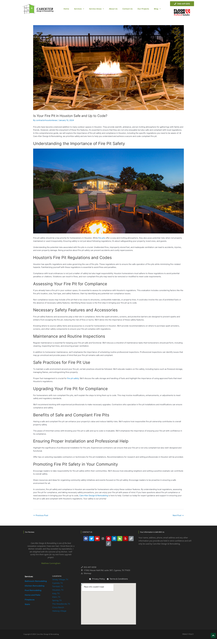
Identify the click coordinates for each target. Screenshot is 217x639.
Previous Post (40, 515)
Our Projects (143, 9)
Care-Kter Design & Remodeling (93, 495)
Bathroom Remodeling (36, 581)
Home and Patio (32, 595)
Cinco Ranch (58, 607)
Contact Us (127, 9)
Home (66, 9)
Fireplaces (30, 599)
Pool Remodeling (33, 590)
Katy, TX (56, 593)
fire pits (101, 238)
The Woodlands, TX (61, 604)
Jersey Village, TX (60, 579)
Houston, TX (57, 590)
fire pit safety (73, 378)
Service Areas (95, 9)
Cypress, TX (57, 583)
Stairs (27, 604)
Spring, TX (57, 600)
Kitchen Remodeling (34, 586)
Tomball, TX (57, 586)
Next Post (178, 515)
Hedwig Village (59, 611)
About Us (113, 9)
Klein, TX (56, 597)
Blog (156, 9)
